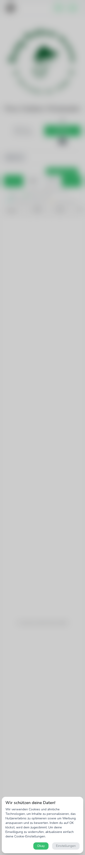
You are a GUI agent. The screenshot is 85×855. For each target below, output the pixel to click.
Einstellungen (66, 846)
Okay (41, 846)
